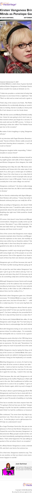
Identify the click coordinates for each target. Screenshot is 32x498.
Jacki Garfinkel (8, 18)
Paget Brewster (19, 138)
